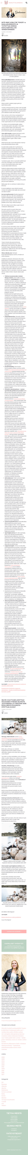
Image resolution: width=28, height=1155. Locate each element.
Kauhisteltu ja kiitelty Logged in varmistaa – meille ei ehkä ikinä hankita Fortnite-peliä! (13, 690)
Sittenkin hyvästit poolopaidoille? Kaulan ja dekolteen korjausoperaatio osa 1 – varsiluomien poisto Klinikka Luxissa (14, 1030)
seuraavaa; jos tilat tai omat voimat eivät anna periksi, (15, 432)
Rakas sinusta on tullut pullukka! (11, 917)
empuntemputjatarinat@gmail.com (11, 1020)
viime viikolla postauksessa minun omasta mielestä (12, 738)
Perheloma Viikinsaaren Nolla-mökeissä (14, 1043)
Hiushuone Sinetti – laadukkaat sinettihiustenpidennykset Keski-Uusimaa (11, 1047)
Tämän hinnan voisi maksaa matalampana (13, 672)
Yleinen (3, 32)
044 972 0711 (14, 1138)
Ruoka (3, 1096)
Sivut (20, 1150)
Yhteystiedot (14, 1116)
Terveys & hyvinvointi (8, 1100)
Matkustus (5, 1090)
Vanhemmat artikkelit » (14, 931)
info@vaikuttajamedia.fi (14, 1139)
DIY (3, 1082)
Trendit (4, 1101)
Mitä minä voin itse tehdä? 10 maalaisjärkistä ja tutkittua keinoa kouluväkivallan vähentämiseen (14, 25)
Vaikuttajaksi (14, 1118)
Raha (3, 1094)
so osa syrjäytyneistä (16, 668)
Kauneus (4, 1084)
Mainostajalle (14, 1119)
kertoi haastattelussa (15, 577)
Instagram (14, 1130)
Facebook (14, 1128)
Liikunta (4, 1088)
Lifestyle (4, 1086)
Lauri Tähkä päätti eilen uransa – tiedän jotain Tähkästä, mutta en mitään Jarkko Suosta (14, 1040)
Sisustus (4, 1098)
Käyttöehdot (14, 1121)
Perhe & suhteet (7, 1092)
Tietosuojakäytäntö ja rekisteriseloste (14, 1122)
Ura (3, 1103)
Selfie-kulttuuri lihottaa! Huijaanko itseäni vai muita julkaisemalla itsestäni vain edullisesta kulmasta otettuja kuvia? (14, 703)
